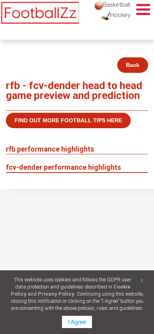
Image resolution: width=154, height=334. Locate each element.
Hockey (120, 15)
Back (132, 65)
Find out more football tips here (68, 120)
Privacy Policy (56, 294)
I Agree (77, 322)
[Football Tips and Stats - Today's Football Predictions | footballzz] (39, 13)
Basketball (116, 4)
